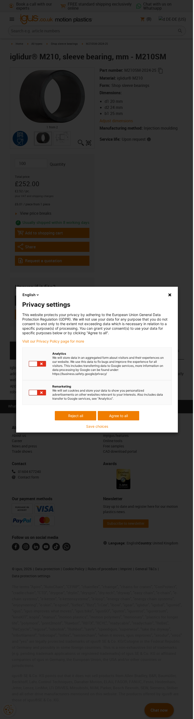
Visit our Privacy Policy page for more (53, 341)
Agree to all (118, 416)
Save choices (97, 426)
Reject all (75, 416)
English (29, 295)
